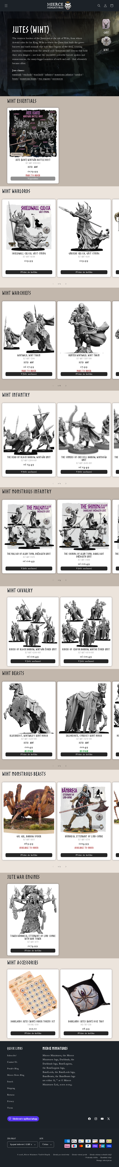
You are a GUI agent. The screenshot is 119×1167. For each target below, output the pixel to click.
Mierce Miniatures (31, 1155)
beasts (15, 78)
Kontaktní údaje (106, 1158)
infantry (49, 74)
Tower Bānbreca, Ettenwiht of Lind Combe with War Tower (32, 937)
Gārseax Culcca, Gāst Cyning (84, 253)
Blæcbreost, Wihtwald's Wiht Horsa (29, 735)
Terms (10, 1108)
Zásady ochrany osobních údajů (101, 1155)
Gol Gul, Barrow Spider (29, 836)
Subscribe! (12, 1055)
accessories (57, 78)
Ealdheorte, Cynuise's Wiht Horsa (84, 735)
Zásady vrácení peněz (79, 1155)
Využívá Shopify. (44, 1155)
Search (10, 1081)
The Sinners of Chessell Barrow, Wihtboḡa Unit (84, 458)
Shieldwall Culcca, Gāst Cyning (29, 253)
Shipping (11, 1088)
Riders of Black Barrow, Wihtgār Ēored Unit (33, 649)
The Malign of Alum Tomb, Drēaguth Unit (29, 553)
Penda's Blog (13, 1068)
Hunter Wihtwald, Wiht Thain (84, 355)
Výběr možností (29, 374)
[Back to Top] (113, 1161)
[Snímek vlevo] (53, 284)
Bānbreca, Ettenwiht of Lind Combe (84, 836)
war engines (45, 78)
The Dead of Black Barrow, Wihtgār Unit (29, 457)
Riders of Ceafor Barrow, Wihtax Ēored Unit (86, 649)
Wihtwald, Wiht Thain (28, 355)
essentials (16, 74)
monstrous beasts (28, 78)
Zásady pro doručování (61, 1155)
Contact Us (12, 1062)
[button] (6, 5)
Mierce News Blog (15, 1075)
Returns (11, 1095)
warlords (27, 74)
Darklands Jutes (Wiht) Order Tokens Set (33, 1021)
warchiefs (38, 74)
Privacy (10, 1101)
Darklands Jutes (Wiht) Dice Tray (86, 1021)
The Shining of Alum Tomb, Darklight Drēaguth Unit (84, 555)
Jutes (30, 167)
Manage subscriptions (104, 1160)
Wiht (36, 167)
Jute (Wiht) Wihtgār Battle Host (33, 159)
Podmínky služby (92, 1158)
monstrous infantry (64, 74)
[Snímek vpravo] (66, 284)
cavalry (78, 74)
